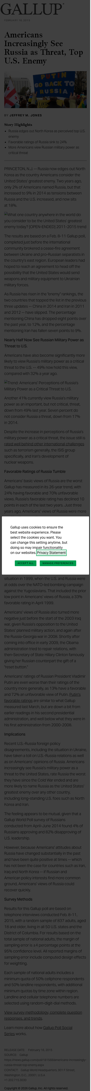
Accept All (26, 563)
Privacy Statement (51, 552)
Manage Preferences (58, 563)
